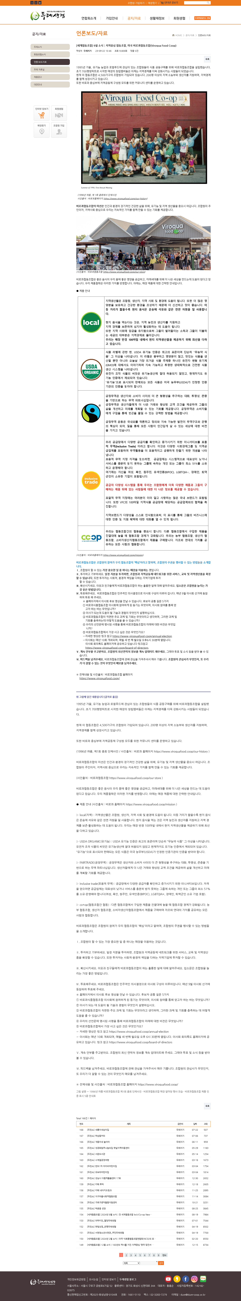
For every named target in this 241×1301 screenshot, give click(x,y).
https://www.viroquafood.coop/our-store (124, 272)
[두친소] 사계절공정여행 (98, 1160)
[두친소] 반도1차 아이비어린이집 (102, 1166)
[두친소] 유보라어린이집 (98, 1172)
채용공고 (38, 77)
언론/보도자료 (40, 62)
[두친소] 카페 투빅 (95, 1184)
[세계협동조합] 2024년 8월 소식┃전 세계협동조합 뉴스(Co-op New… (119, 1214)
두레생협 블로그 (128, 1279)
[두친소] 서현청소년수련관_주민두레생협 (105, 1232)
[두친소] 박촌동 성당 (96, 1208)
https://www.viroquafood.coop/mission (123, 555)
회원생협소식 (40, 54)
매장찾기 (152, 3)
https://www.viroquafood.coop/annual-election (142, 636)
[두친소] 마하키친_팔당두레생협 (101, 1220)
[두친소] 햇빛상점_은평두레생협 (101, 1226)
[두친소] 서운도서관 (96, 1154)
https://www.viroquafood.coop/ (100, 678)
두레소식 (38, 47)
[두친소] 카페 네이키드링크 (99, 1190)
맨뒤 (164, 1255)
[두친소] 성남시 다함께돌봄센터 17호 (104, 1178)
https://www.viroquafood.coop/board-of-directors (116, 647)
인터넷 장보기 (171, 3)
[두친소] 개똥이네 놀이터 (98, 1142)
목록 (207, 59)
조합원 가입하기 (136, 3)
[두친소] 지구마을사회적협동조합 (102, 1196)
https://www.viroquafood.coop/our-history (125, 198)
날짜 (195, 1124)
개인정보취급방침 (76, 1279)
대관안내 (38, 84)
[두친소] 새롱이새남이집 (98, 1130)
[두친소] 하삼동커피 (96, 1136)
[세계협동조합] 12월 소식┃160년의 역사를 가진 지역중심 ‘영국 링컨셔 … (120, 1245)
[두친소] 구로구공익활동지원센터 (102, 1202)
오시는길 (93, 1279)
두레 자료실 (39, 69)
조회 (205, 1124)
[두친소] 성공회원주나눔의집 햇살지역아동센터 (108, 1148)
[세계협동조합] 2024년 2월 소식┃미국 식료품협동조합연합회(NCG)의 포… (121, 1239)
